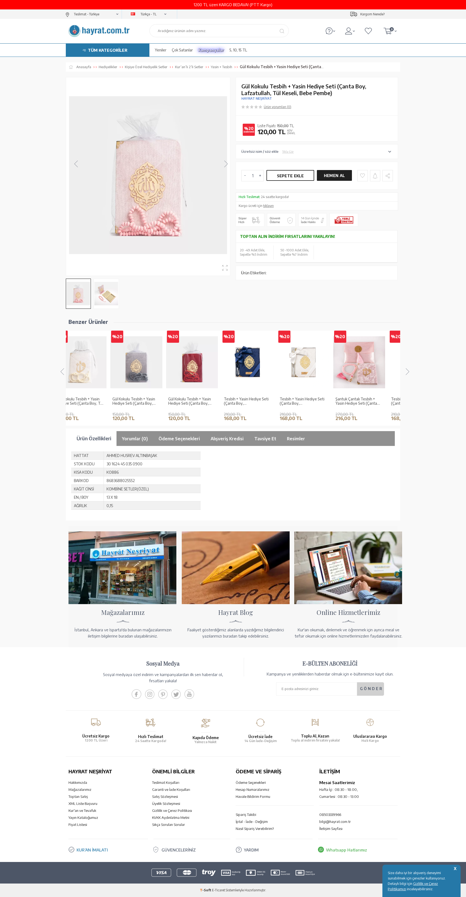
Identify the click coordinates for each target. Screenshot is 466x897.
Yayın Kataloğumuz (83, 817)
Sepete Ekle (290, 176)
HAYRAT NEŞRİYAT (256, 98)
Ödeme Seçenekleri (251, 782)
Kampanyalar (211, 50)
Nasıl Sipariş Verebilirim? (255, 828)
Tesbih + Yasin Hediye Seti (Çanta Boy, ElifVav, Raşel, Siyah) (372, 401)
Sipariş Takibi (246, 814)
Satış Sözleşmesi (165, 796)
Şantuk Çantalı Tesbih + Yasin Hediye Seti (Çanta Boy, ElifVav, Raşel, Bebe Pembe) (315, 401)
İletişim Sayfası (330, 828)
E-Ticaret (218, 890)
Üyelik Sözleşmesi (166, 803)
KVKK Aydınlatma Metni (170, 817)
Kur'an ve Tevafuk (82, 810)
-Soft (206, 890)
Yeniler (160, 50)
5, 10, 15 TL (238, 50)
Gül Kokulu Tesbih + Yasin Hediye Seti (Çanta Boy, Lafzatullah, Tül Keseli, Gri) (93, 401)
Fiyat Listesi (77, 824)
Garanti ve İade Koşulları (171, 789)
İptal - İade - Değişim (252, 821)
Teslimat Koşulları (165, 782)
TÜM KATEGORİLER (107, 50)
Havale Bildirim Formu (253, 796)
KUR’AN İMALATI (92, 849)
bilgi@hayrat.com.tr (335, 821)
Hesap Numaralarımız (252, 789)
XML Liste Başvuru (82, 803)
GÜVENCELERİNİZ (179, 849)
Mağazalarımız (79, 789)
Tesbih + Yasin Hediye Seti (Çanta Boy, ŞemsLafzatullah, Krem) (260, 401)
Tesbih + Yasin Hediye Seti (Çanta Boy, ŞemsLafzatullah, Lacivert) (205, 401)
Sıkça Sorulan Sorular (168, 824)
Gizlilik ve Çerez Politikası (172, 810)
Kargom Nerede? (372, 14)
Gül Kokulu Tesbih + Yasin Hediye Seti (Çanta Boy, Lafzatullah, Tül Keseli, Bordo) (148, 401)
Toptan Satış (78, 796)
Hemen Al (334, 175)
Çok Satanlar (182, 50)
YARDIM (251, 849)
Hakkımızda (77, 782)
